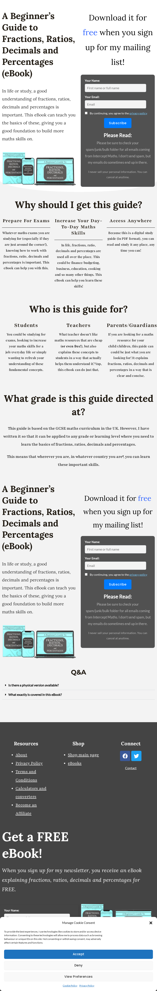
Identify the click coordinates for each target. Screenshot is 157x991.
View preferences (78, 976)
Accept (78, 954)
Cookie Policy (70, 985)
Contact (131, 768)
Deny (78, 965)
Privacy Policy (86, 985)
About (21, 755)
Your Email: (92, 97)
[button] (151, 923)
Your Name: (92, 80)
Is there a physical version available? (33, 685)
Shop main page (83, 755)
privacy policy (138, 113)
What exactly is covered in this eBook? (35, 694)
